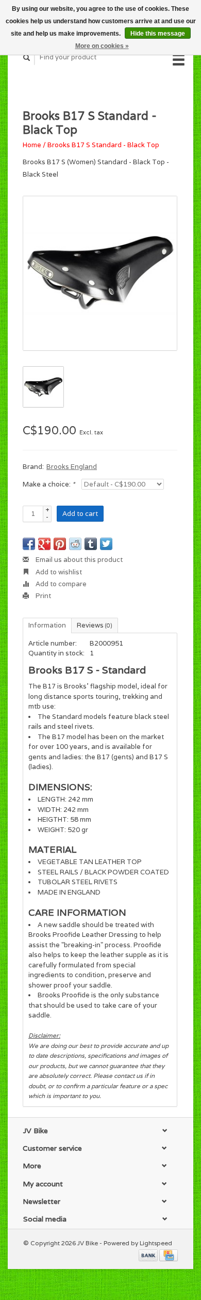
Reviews (94, 625)
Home (32, 144)
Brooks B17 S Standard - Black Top (103, 144)
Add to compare (60, 583)
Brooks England (71, 466)
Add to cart (80, 513)
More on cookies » (102, 46)
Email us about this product (78, 559)
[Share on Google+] (44, 544)
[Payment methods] (149, 1254)
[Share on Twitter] (106, 544)
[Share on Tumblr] (91, 544)
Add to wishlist (58, 572)
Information (47, 625)
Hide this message (157, 33)
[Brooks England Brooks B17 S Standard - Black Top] (100, 273)
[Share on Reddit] (75, 544)
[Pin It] (60, 544)
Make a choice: (49, 484)
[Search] (27, 57)
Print (42, 595)
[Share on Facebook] (29, 544)
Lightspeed (156, 1243)
